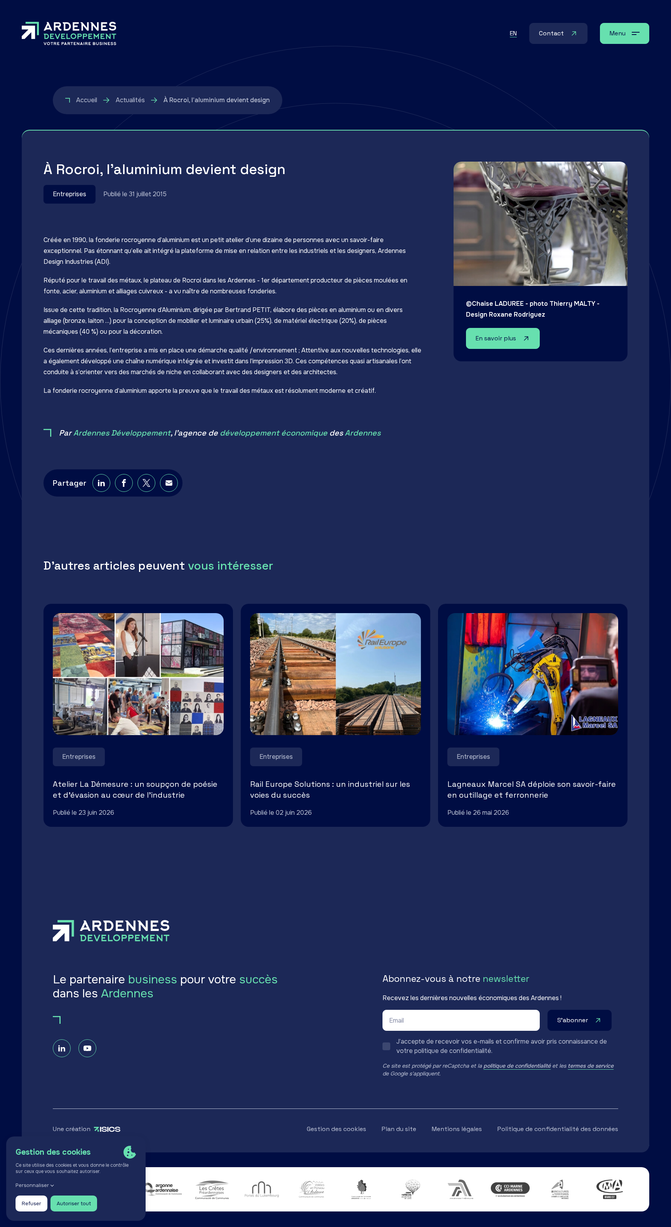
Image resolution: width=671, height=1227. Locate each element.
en (513, 33)
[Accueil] (69, 33)
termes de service (591, 1065)
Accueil (86, 100)
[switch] (500, 1046)
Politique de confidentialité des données (557, 1129)
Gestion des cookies (336, 1129)
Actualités (130, 100)
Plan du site (399, 1129)
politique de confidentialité (517, 1065)
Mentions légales (457, 1129)
